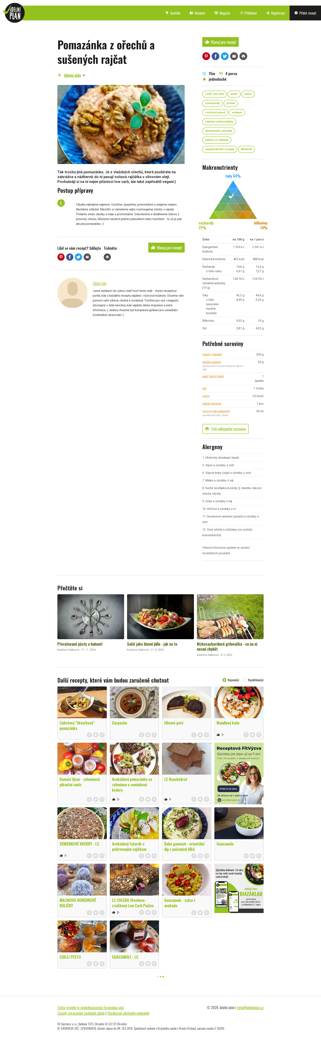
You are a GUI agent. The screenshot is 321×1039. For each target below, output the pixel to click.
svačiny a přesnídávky (219, 121)
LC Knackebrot (175, 779)
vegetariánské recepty (219, 149)
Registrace (275, 13)
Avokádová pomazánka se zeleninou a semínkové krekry (132, 784)
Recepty (197, 13)
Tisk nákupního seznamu (225, 429)
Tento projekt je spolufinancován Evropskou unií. (90, 1007)
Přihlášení (248, 13)
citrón (206, 396)
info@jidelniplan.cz (250, 1007)
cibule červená (211, 403)
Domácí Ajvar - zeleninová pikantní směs (80, 781)
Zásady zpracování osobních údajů (81, 1013)
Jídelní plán (72, 75)
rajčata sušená (211, 362)
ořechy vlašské (212, 354)
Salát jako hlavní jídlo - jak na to (152, 644)
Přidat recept (305, 13)
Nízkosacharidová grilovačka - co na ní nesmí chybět (227, 646)
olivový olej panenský (216, 411)
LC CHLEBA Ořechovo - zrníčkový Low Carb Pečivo (133, 902)
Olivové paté (173, 723)
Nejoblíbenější (256, 680)
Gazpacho (119, 723)
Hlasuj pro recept (166, 247)
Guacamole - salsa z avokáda (179, 902)
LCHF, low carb (214, 94)
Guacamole (225, 844)
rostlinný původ (215, 112)
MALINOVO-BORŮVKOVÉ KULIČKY (78, 902)
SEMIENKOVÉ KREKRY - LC (79, 844)
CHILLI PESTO (70, 957)
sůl (204, 388)
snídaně (237, 112)
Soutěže (172, 13)
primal (231, 103)
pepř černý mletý (213, 376)
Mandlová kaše (228, 723)
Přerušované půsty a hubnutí (79, 644)
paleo (248, 94)
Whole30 (246, 149)
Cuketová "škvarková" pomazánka (77, 725)
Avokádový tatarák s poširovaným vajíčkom (129, 846)
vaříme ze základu (216, 140)
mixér (234, 94)
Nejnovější (233, 680)
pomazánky (212, 103)
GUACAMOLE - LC (125, 957)
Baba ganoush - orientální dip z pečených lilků (184, 846)
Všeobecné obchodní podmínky (128, 1013)
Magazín (222, 13)
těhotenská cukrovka (218, 130)
